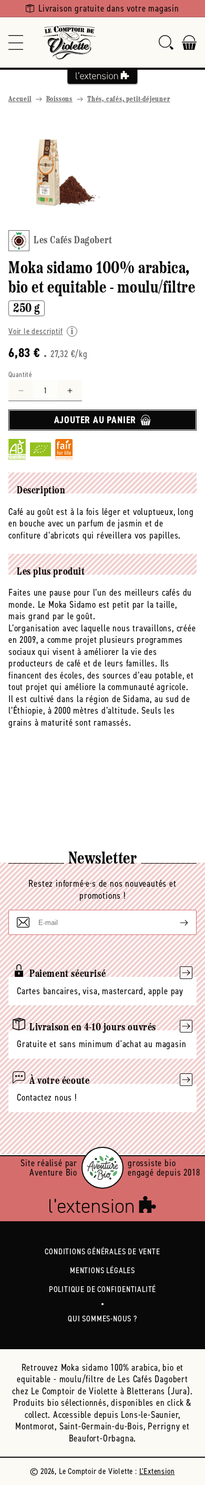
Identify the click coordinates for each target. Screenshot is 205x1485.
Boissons (59, 99)
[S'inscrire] (175, 922)
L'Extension (157, 1471)
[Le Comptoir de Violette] (69, 42)
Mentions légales (102, 1270)
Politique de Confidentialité (102, 1289)
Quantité (20, 375)
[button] (15, 42)
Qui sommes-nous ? (102, 1318)
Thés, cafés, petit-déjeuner (128, 99)
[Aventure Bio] (102, 1168)
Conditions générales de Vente (102, 1251)
